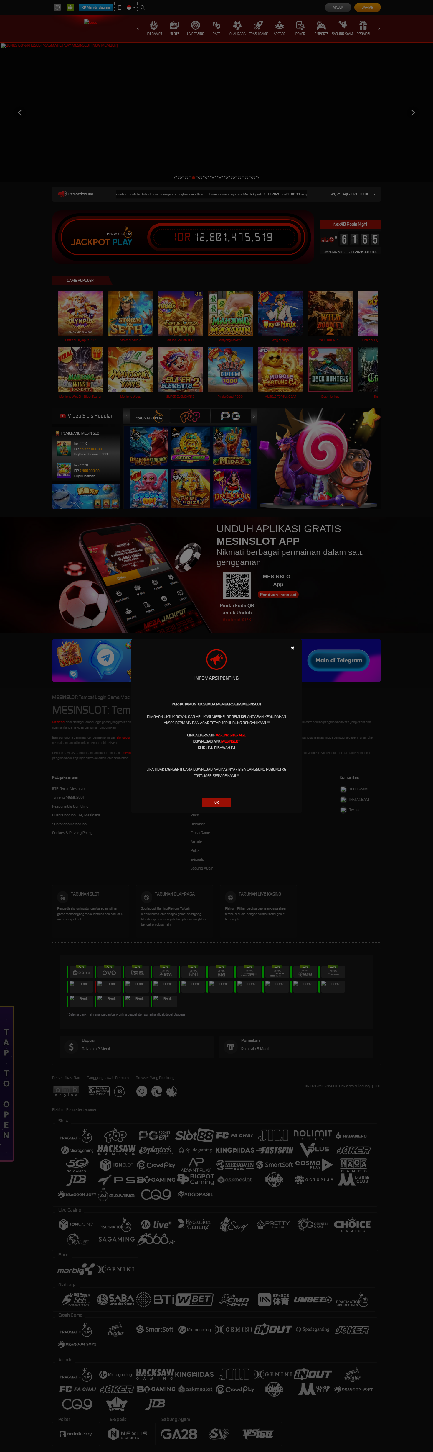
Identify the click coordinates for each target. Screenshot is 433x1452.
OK (216, 802)
